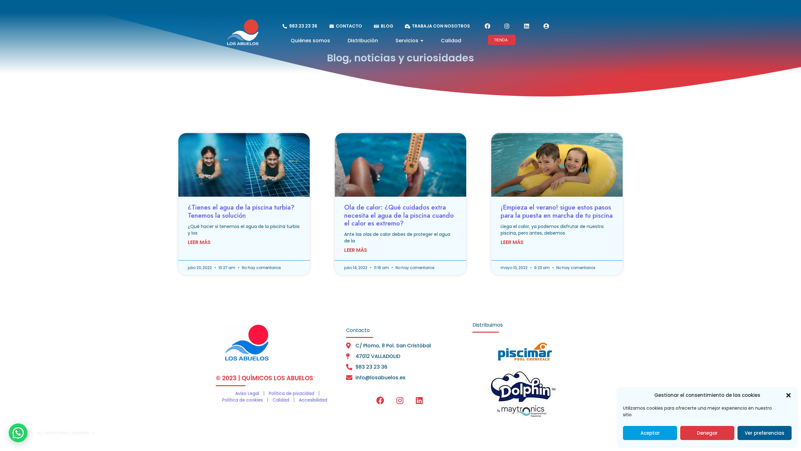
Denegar (707, 433)
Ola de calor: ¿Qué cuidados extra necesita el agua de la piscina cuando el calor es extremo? (399, 215)
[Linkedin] (526, 26)
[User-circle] (546, 26)
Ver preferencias (764, 433)
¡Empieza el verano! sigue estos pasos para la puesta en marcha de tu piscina (557, 211)
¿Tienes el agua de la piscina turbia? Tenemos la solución (241, 211)
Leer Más (199, 242)
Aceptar (650, 433)
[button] (788, 395)
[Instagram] (507, 26)
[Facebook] (487, 26)
